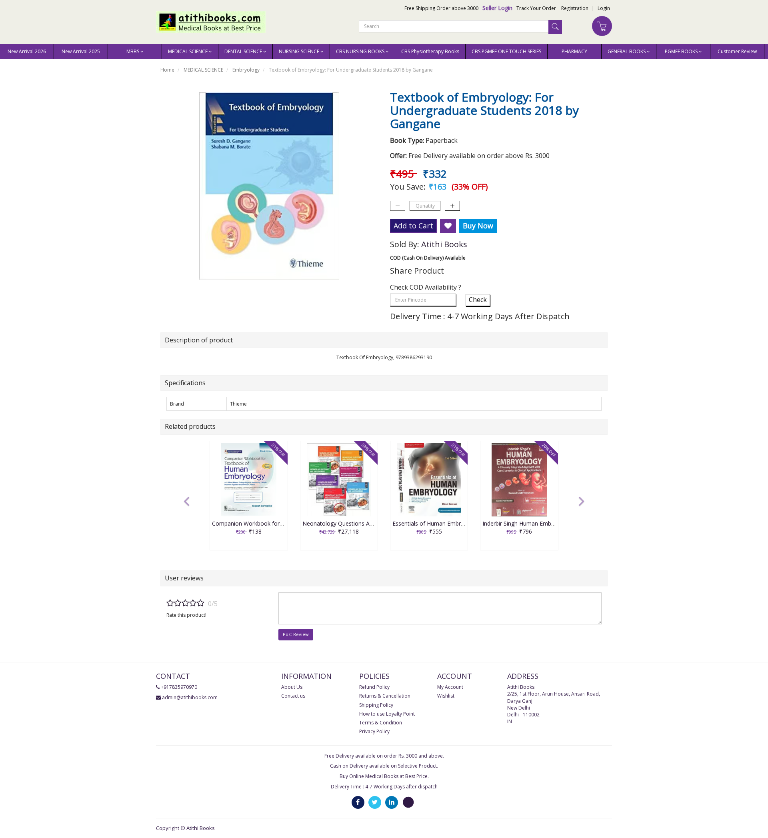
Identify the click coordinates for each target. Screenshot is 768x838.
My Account (450, 687)
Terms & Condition (380, 722)
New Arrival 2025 (81, 51)
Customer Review (737, 51)
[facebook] (358, 801)
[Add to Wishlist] (448, 226)
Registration (574, 8)
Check (478, 299)
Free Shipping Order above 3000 (441, 8)
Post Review (296, 634)
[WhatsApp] (408, 801)
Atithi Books (444, 244)
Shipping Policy (376, 705)
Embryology (246, 69)
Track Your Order (536, 8)
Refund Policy (374, 687)
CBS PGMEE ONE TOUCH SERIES (506, 51)
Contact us (293, 695)
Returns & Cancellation (384, 695)
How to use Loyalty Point (387, 713)
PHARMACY (574, 51)
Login (604, 8)
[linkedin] (391, 801)
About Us (291, 687)
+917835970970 (179, 687)
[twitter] (374, 801)
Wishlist (445, 695)
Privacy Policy (374, 731)
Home (167, 69)
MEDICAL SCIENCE (203, 69)
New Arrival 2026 (27, 51)
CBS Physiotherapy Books (430, 51)
